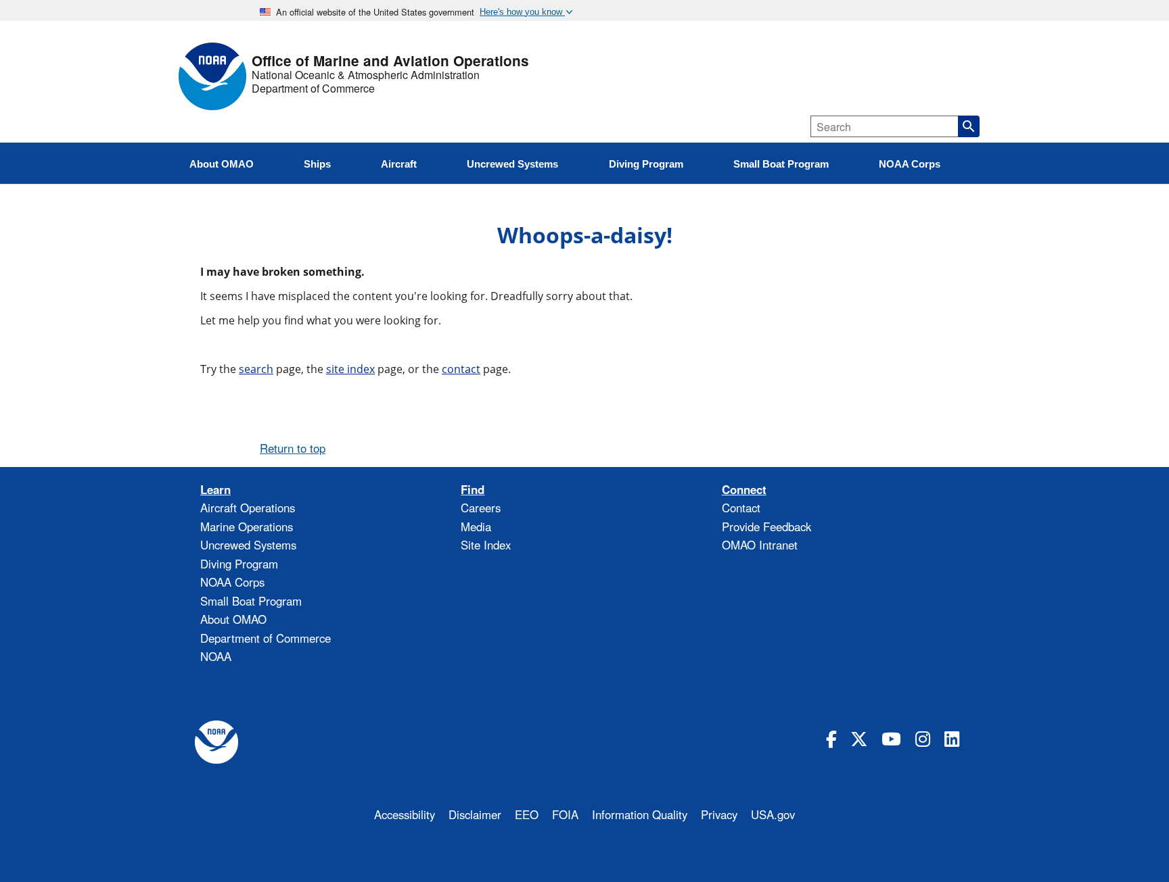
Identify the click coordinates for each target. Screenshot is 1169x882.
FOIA (565, 814)
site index (350, 369)
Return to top (292, 448)
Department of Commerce (313, 88)
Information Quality (639, 814)
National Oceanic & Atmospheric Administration (366, 75)
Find (472, 489)
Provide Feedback (766, 526)
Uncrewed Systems (248, 545)
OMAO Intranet (760, 545)
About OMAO (233, 619)
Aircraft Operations (247, 507)
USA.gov (773, 814)
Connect (744, 489)
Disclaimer (475, 814)
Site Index (486, 545)
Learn (215, 489)
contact (461, 369)
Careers (481, 507)
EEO (526, 814)
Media (476, 526)
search (256, 369)
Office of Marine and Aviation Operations (390, 61)
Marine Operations (246, 526)
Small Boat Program (251, 601)
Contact (741, 507)
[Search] (969, 126)
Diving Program (239, 564)
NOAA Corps (232, 582)
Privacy (719, 814)
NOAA (215, 656)
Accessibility (404, 814)
